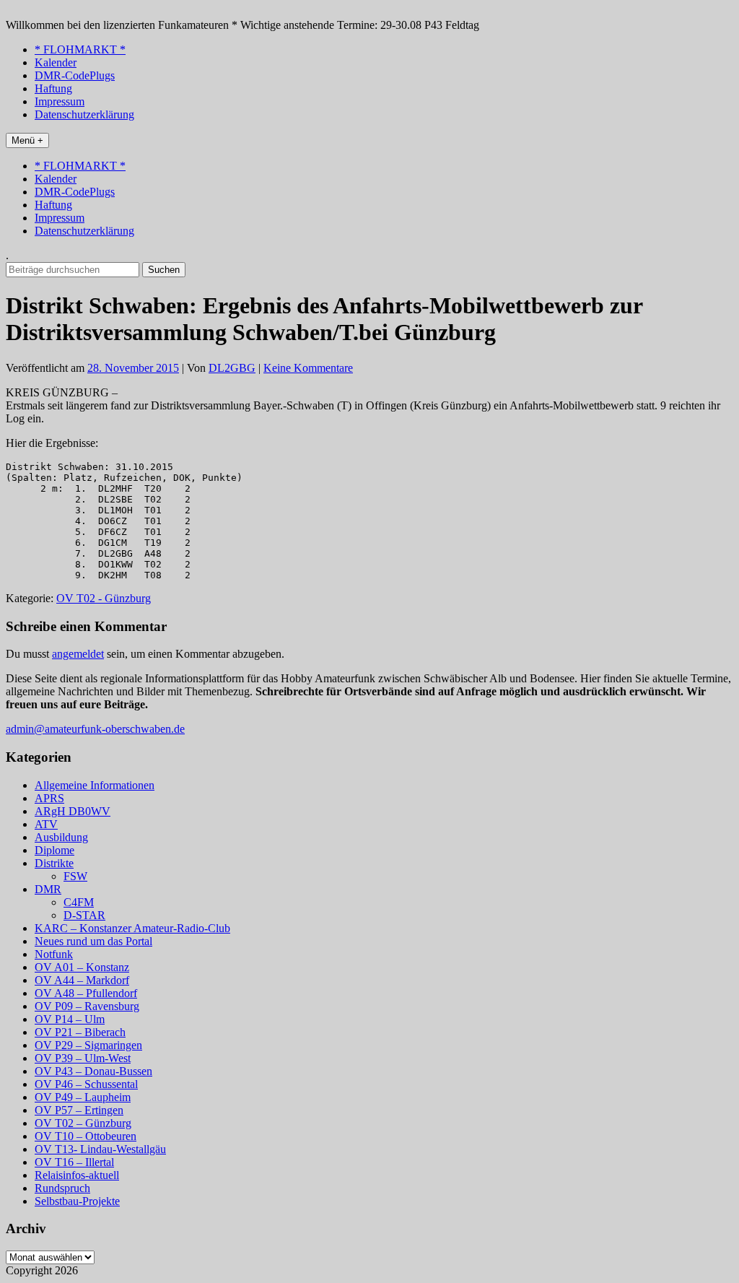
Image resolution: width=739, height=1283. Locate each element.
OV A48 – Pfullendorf (86, 993)
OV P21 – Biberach (80, 1032)
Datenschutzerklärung (84, 114)
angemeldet (78, 654)
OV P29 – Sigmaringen (88, 1045)
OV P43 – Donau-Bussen (93, 1071)
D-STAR (84, 915)
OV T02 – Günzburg (83, 1123)
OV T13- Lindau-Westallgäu (100, 1149)
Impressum (59, 101)
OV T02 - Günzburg (103, 598)
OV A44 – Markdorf (82, 980)
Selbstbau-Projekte (77, 1201)
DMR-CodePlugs (75, 75)
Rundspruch (62, 1188)
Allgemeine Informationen (94, 785)
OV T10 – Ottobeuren (85, 1136)
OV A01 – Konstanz (82, 967)
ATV (46, 824)
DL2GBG (232, 368)
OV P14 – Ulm (70, 1019)
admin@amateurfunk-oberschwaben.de (95, 729)
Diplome (54, 850)
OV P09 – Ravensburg (87, 1006)
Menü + (27, 140)
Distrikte (54, 863)
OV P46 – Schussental (86, 1084)
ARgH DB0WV (72, 811)
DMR (48, 889)
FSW (75, 876)
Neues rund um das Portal (93, 941)
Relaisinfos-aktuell (77, 1175)
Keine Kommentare (308, 368)
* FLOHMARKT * (80, 49)
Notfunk (54, 954)
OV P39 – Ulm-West (83, 1058)
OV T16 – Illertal (74, 1162)
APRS (49, 798)
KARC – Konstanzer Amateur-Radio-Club (132, 928)
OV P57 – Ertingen (79, 1110)
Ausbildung (61, 837)
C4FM (79, 902)
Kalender (55, 62)
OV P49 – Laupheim (83, 1097)
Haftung (53, 88)
